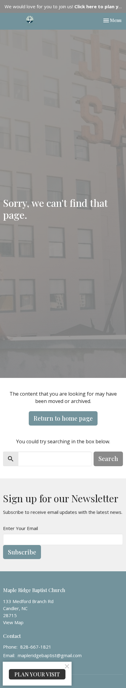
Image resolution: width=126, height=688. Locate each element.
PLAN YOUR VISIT (37, 674)
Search (108, 458)
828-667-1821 (35, 647)
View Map (13, 622)
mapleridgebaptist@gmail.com (50, 655)
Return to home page (63, 418)
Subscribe (22, 552)
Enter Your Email (20, 528)
